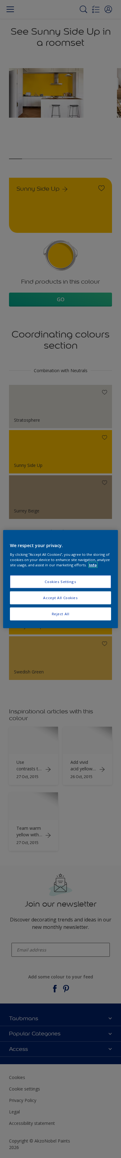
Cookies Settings (60, 581)
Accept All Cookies (60, 597)
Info (93, 564)
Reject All (60, 613)
